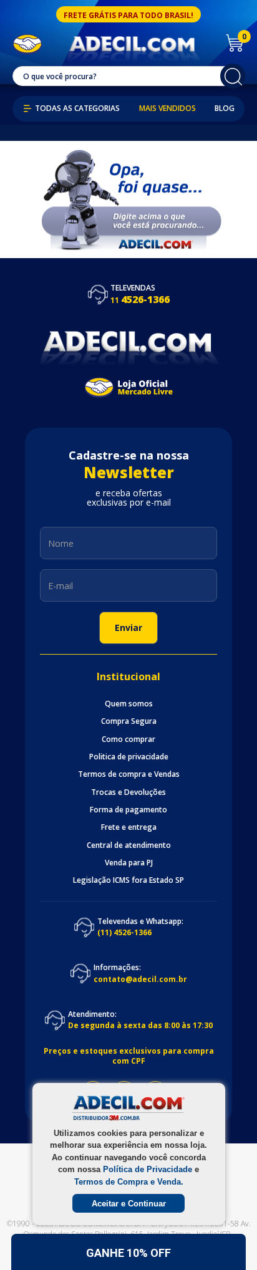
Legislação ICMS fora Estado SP (128, 880)
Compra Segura (129, 721)
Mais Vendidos (167, 108)
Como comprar (128, 739)
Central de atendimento (129, 845)
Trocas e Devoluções (128, 792)
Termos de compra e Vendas (129, 774)
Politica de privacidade (128, 757)
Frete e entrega (129, 827)
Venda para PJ (129, 863)
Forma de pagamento (128, 810)
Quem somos (129, 704)
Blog (225, 108)
